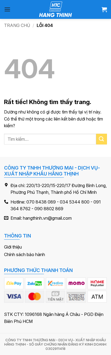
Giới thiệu (13, 247)
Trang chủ (17, 25)
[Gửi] (101, 139)
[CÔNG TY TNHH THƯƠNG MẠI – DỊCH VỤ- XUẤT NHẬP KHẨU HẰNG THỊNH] (55, 9)
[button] (7, 9)
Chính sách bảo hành (24, 254)
